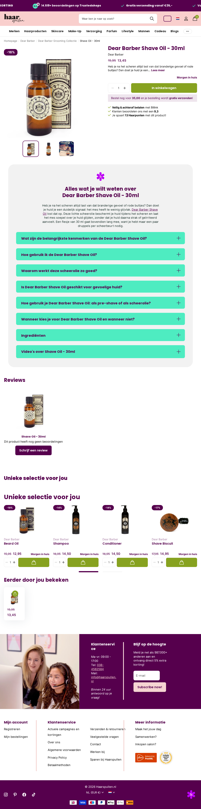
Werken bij (97, 752)
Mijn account (16, 722)
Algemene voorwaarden (64, 750)
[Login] (186, 18)
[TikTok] (33, 794)
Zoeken (151, 19)
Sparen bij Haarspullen (106, 759)
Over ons (54, 742)
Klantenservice (62, 722)
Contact (95, 744)
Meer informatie (150, 722)
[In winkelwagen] (33, 562)
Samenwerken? (146, 736)
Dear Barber (27, 40)
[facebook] (24, 794)
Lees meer (158, 70)
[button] (125, 88)
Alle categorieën (14, 31)
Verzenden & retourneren (107, 729)
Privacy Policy (57, 757)
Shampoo (61, 543)
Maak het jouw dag (148, 729)
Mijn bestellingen (16, 736)
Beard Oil (11, 543)
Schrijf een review (33, 450)
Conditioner (112, 543)
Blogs (174, 31)
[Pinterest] (15, 794)
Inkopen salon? (145, 744)
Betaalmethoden (59, 765)
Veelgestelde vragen (104, 736)
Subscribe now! (149, 687)
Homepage (10, 40)
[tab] (88, 571)
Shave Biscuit (162, 543)
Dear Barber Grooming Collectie (57, 40)
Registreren (12, 729)
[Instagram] (6, 794)
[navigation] (30, 148)
